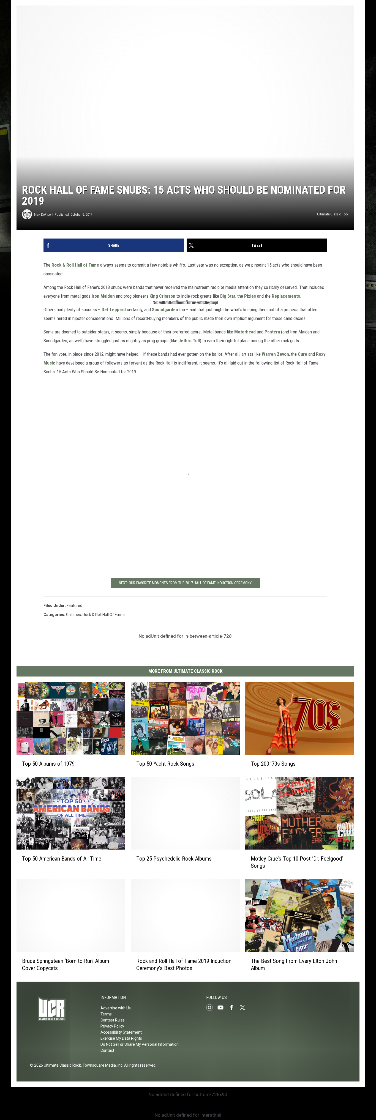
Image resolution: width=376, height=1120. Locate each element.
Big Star (227, 296)
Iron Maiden (103, 296)
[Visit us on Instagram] (211, 1007)
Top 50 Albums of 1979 (48, 763)
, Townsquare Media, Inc (101, 1065)
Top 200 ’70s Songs (273, 763)
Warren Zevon (275, 354)
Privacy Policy (112, 1026)
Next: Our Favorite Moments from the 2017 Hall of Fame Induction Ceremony (185, 583)
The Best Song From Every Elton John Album (294, 964)
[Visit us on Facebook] (233, 1007)
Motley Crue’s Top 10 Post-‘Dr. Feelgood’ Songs (297, 862)
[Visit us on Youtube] (222, 1007)
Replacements (286, 296)
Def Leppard (114, 309)
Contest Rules (112, 1020)
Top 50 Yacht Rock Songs (165, 763)
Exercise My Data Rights (121, 1038)
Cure (302, 354)
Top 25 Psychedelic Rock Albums (174, 858)
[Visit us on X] (244, 1007)
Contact (107, 1050)
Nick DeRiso (42, 214)
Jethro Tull (189, 340)
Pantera (272, 332)
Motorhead (245, 332)
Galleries (73, 614)
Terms (106, 1014)
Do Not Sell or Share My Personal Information (139, 1044)
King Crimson (162, 296)
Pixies (250, 296)
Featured (74, 605)
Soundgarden (165, 309)
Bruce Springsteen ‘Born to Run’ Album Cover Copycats (65, 964)
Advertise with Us (115, 1008)
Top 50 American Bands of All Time (61, 858)
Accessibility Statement (121, 1032)
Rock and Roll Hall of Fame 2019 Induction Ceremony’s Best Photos (183, 964)
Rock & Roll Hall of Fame (75, 265)
